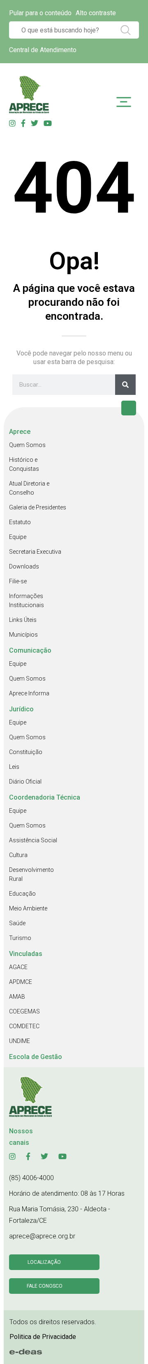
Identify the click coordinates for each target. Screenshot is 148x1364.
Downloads (24, 566)
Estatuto (20, 522)
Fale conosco (44, 1286)
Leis (14, 766)
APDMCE (20, 982)
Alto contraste (96, 13)
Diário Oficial (25, 781)
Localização (44, 1262)
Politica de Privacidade (42, 1337)
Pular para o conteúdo (40, 13)
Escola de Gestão (35, 1057)
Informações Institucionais (26, 600)
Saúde (17, 923)
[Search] (125, 384)
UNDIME (19, 1041)
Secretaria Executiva (35, 551)
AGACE (18, 967)
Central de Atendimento (42, 50)
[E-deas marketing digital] (25, 1352)
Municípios (23, 634)
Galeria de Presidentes (37, 507)
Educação (22, 893)
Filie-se (18, 581)
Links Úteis (23, 620)
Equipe (17, 537)
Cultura (18, 855)
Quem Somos (27, 445)
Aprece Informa (29, 693)
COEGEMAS (24, 1011)
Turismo (20, 938)
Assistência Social (33, 840)
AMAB (17, 996)
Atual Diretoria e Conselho (29, 488)
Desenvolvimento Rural (31, 874)
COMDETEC (24, 1026)
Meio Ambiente (28, 908)
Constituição (25, 752)
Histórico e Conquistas (24, 464)
